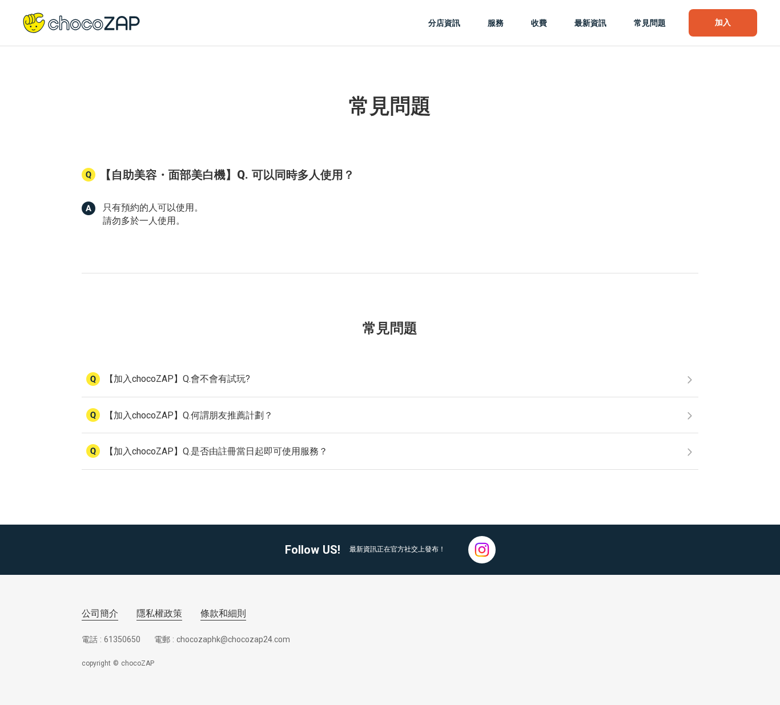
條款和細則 (223, 613)
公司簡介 (100, 613)
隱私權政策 (159, 613)
